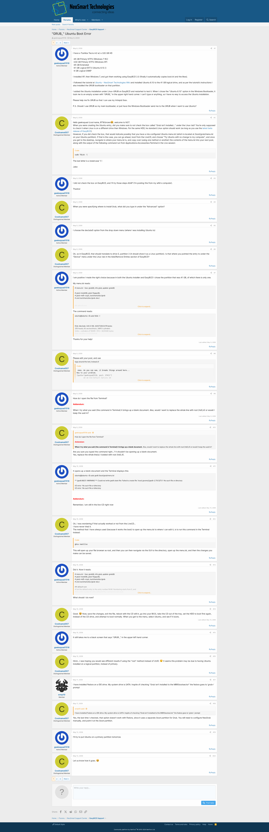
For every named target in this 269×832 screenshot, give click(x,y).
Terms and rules (181, 824)
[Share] (211, 48)
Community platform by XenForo (134, 829)
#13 (214, 565)
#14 (214, 609)
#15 (214, 633)
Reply (213, 111)
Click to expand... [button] (144, 306)
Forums (67, 20)
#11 (214, 466)
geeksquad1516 (60, 38)
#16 (214, 656)
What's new (80, 20)
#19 (214, 732)
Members (96, 20)
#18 (214, 703)
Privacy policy (194, 824)
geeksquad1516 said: (83, 433)
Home (56, 20)
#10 (214, 427)
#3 (215, 178)
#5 (215, 226)
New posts (56, 24)
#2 (215, 118)
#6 (215, 249)
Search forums (68, 24)
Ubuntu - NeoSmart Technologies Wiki (112, 82)
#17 (214, 680)
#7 (215, 273)
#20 (214, 756)
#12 (214, 519)
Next (66, 43)
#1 (215, 48)
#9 (215, 394)
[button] (88, 19)
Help (204, 824)
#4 (215, 202)
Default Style (59, 824)
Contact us (168, 824)
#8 (215, 353)
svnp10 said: (80, 709)
